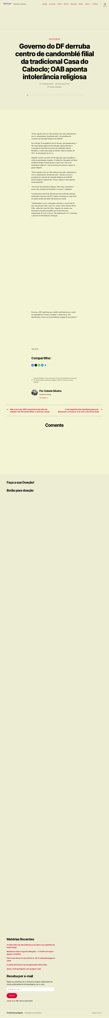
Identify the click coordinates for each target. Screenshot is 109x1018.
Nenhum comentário (56, 87)
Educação (73, 4)
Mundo (81, 4)
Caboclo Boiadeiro (39, 378)
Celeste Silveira (48, 84)
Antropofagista (17, 1013)
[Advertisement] (54, 20)
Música (66, 4)
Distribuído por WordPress (33, 1013)
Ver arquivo (43, 398)
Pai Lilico (65, 380)
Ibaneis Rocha (40, 380)
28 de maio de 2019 (63, 84)
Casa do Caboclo (50, 378)
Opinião (44, 4)
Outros (87, 4)
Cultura (59, 4)
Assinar (12, 996)
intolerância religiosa (51, 380)
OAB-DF (59, 380)
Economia (52, 4)
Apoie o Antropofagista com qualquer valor (24, 969)
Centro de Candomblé (62, 378)
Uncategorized (54, 39)
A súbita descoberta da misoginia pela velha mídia (27, 965)
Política (95, 4)
